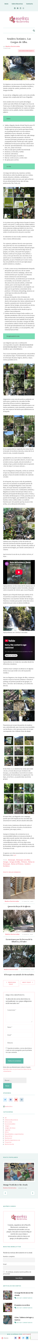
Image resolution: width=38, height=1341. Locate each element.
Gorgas (5, 862)
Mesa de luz (8, 1136)
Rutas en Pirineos (17, 864)
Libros (7, 1132)
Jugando (7, 1130)
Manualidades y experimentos (14, 1134)
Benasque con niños (23, 860)
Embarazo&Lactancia (11, 1120)
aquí (14, 855)
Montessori (8, 1138)
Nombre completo (9, 1256)
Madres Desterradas (13, 46)
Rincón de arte (9, 1144)
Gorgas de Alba (15, 862)
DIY (6, 1118)
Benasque (11, 860)
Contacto (29, 4)
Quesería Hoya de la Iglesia (19, 906)
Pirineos (24, 862)
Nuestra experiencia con (12, 1140)
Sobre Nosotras (17, 4)
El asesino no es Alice (22, 1305)
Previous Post (12, 983)
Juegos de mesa (10, 1128)
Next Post (26, 982)
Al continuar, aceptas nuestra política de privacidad (17, 1273)
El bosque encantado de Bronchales (19, 975)
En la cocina (8, 1122)
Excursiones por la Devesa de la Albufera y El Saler (19, 940)
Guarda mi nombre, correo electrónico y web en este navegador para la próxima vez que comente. (19, 1050)
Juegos (7, 1126)
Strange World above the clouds (15, 1185)
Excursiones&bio (26, 51)
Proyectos (8, 1142)
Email (4, 1264)
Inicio (6, 4)
